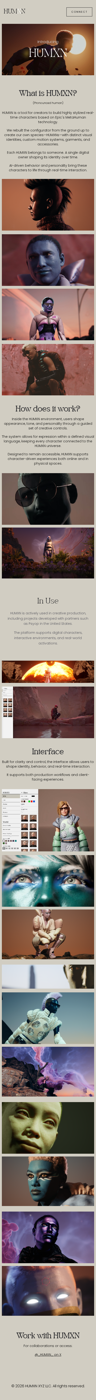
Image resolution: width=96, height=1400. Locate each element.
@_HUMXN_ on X (48, 1354)
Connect (79, 12)
